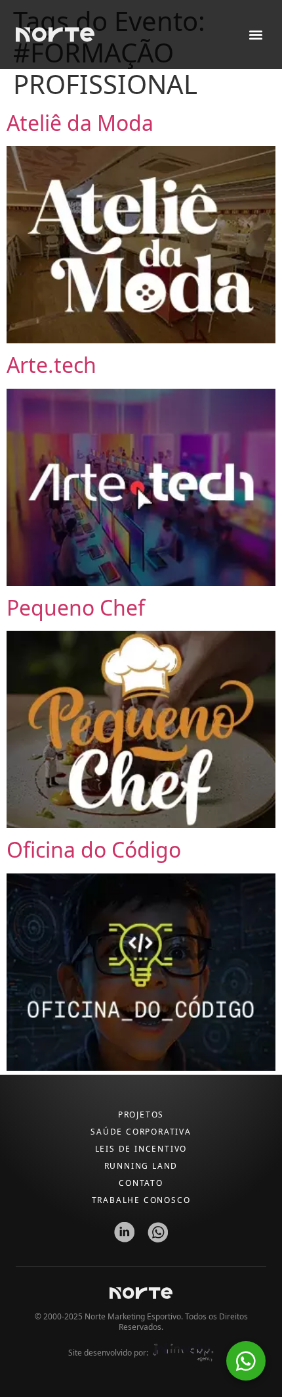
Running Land (141, 1165)
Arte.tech (51, 365)
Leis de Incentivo (141, 1148)
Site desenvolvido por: (108, 1352)
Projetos (141, 1114)
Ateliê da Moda (80, 123)
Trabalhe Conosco (141, 1200)
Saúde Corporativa (141, 1131)
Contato (141, 1183)
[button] (255, 34)
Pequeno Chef (76, 607)
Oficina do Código (94, 849)
